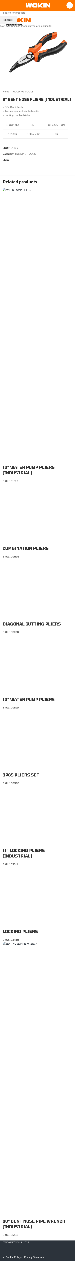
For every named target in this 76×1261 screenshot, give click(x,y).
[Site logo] (36, 5)
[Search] (67, 5)
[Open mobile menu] (4, 5)
